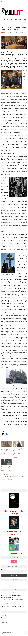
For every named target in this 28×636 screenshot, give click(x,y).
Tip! (14, 561)
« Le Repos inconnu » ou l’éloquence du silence (12, 599)
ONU (24, 478)
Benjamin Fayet (11, 32)
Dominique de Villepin (17, 476)
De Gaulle (11, 476)
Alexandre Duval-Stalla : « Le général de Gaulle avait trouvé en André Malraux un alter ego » (6, 468)
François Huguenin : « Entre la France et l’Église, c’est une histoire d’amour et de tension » (6, 450)
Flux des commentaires (6, 620)
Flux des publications (5, 617)
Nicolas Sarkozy (19, 478)
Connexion (3, 615)
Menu (4, 1)
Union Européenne (8, 479)
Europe (23, 476)
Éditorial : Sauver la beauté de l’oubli (9, 593)
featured (3, 478)
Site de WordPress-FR (5, 622)
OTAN (2, 479)
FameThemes (11, 633)
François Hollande (12, 478)
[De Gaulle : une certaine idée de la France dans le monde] (14, 42)
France (6, 478)
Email (2, 569)
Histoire (4, 32)
